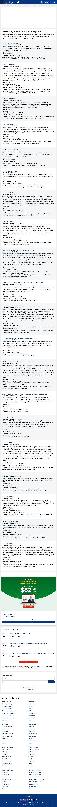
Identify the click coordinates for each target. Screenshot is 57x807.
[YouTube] (23, 800)
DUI (29, 711)
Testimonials (32, 786)
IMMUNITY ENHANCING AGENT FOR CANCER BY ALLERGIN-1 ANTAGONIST (23, 282)
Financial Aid (31, 731)
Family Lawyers (6, 715)
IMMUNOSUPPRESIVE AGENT (10, 149)
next (34, 574)
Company (25, 802)
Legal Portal (18, 802)
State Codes (31, 752)
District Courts (6, 761)
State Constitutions (33, 749)
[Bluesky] (32, 800)
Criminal (30, 706)
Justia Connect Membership (36, 772)
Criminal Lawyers (7, 708)
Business (5, 724)
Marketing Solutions (35, 770)
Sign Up (53, 2)
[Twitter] (34, 800)
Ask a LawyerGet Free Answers (8, 615)
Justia (2, 5)
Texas (30, 763)
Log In (46, 2)
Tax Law (4, 741)
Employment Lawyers (8, 711)
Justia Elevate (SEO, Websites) (36, 779)
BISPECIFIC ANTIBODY (8, 65)
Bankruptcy (31, 704)
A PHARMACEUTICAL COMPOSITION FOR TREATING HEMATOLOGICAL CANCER (24, 394)
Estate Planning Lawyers (9, 713)
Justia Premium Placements (36, 777)
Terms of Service (36, 802)
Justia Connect (10, 802)
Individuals (32, 701)
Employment (5, 731)
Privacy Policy (46, 802)
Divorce (30, 708)
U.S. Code (4, 752)
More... (4, 720)
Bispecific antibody (7, 124)
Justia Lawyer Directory (34, 774)
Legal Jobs (5, 772)
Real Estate (5, 738)
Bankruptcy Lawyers (8, 704)
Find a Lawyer (7, 675)
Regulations (5, 754)
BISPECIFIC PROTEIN (8, 417)
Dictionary (31, 726)
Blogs (30, 738)
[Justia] (12, 2)
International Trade (7, 736)
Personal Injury (32, 718)
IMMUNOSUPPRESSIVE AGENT (10, 43)
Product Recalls (6, 779)
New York (31, 761)
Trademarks (5, 784)
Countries (5, 786)
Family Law (31, 715)
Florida (30, 759)
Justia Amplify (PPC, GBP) (35, 782)
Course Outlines (32, 734)
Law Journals (32, 736)
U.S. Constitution (7, 749)
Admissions (31, 729)
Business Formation (7, 726)
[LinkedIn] (21, 800)
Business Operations (8, 729)
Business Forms (6, 777)
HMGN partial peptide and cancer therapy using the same (19, 250)
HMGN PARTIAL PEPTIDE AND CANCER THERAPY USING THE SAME (20, 306)
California (31, 756)
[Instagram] (27, 800)
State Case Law (32, 754)
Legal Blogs (5, 774)
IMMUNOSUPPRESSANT (9, 475)
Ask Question (28, 622)
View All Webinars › (28, 662)
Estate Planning (32, 713)
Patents (7, 5)
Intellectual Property (8, 734)
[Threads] (30, 800)
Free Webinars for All (10, 630)
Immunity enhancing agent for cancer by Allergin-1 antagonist (20, 338)
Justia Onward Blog (33, 784)
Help (30, 802)
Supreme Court (6, 756)
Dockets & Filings (7, 763)
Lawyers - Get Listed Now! (28, 687)
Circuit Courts (6, 759)
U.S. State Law (33, 747)
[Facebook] (25, 800)
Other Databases (7, 770)
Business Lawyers (7, 706)
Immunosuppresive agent (9, 171)
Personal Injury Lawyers (9, 718)
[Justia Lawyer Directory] (36, 800)
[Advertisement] (28, 17)
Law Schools (32, 724)
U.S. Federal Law (7, 747)
